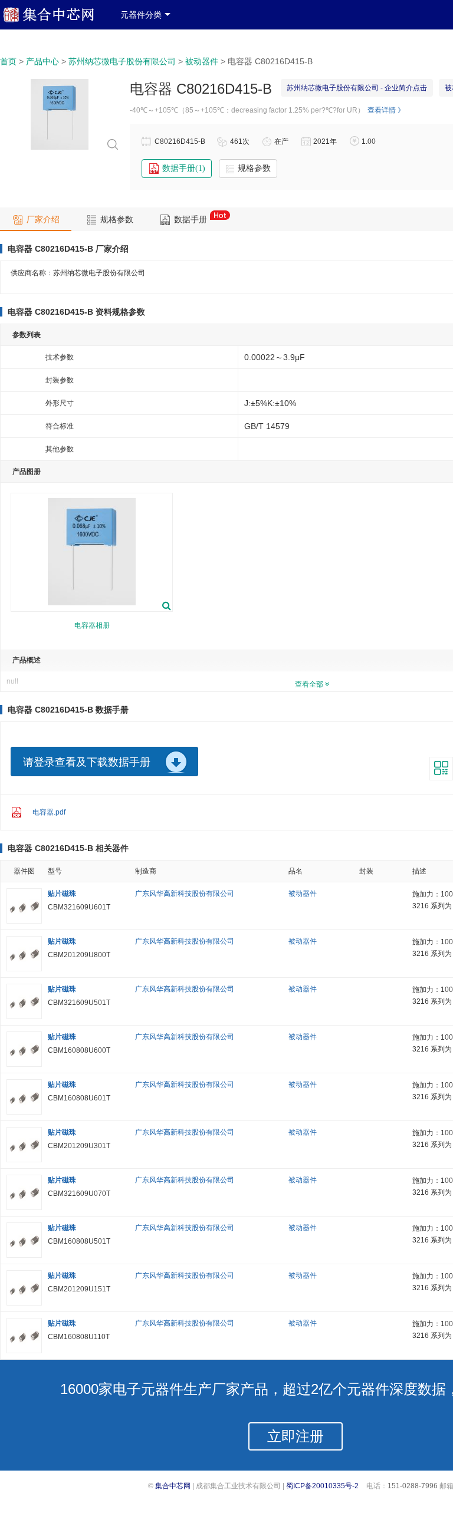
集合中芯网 (173, 1486)
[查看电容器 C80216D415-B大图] (59, 149)
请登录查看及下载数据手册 (86, 762)
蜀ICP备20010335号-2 (322, 1486)
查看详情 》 (386, 110)
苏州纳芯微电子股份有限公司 (122, 61)
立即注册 (295, 1436)
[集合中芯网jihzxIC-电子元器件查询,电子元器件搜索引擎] (57, 20)
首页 (8, 61)
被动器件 (201, 61)
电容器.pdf (48, 812)
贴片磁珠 (62, 893)
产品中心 (42, 61)
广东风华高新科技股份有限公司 (184, 893)
